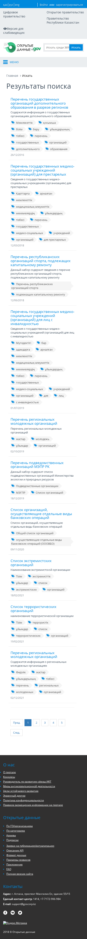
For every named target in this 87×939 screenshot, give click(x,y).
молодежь (42, 439)
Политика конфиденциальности (23, 800)
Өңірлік (21, 672)
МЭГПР (20, 492)
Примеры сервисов (18, 860)
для (46, 396)
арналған (46, 193)
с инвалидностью (27, 402)
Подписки (12, 840)
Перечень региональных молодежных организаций (34, 421)
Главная (12, 76)
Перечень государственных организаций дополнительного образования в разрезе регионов (39, 103)
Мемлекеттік (24, 123)
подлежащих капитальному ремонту (40, 294)
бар (43, 343)
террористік (40, 622)
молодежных (24, 692)
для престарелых (55, 239)
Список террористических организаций (33, 608)
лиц (61, 396)
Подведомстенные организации (37, 486)
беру (36, 129)
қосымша (49, 123)
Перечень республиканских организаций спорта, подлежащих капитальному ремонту (41, 260)
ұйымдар (22, 445)
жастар (20, 439)
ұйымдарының (59, 129)
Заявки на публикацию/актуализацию (30, 846)
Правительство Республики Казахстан (63, 20)
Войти (44, 5)
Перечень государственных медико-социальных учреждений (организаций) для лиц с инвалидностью (42, 317)
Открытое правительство (65, 12)
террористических (28, 636)
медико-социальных (29, 233)
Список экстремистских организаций (31, 562)
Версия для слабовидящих (13, 31)
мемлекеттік (24, 200)
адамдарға (23, 349)
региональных (49, 685)
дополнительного (28, 149)
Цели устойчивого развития (20, 791)
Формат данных (16, 855)
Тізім (19, 576)
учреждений (61, 233)
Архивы (11, 835)
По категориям (15, 830)
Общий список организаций (34, 533)
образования (58, 149)
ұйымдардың (53, 213)
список (43, 583)
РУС (11, 5)
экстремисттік (42, 576)
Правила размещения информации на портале (33, 805)
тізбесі (20, 136)
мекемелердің (25, 213)
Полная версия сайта (19, 874)
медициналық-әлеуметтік (32, 207)
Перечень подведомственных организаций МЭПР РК (37, 464)
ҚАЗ (5, 5)
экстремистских (26, 589)
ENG (17, 5)
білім (19, 129)
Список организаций (49, 492)
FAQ (8, 869)
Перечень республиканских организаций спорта (32, 286)
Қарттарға (23, 193)
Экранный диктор (14, 795)
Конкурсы (9, 777)
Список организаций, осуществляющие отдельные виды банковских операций (41, 513)
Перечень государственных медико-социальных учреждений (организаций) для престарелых (42, 170)
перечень (41, 136)
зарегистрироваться (69, 5)
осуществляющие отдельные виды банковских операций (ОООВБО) (36, 542)
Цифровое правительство (14, 14)
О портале (9, 772)
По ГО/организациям (19, 826)
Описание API (14, 850)
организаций (58, 142)
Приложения (14, 864)
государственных (27, 142)
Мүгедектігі (23, 343)
